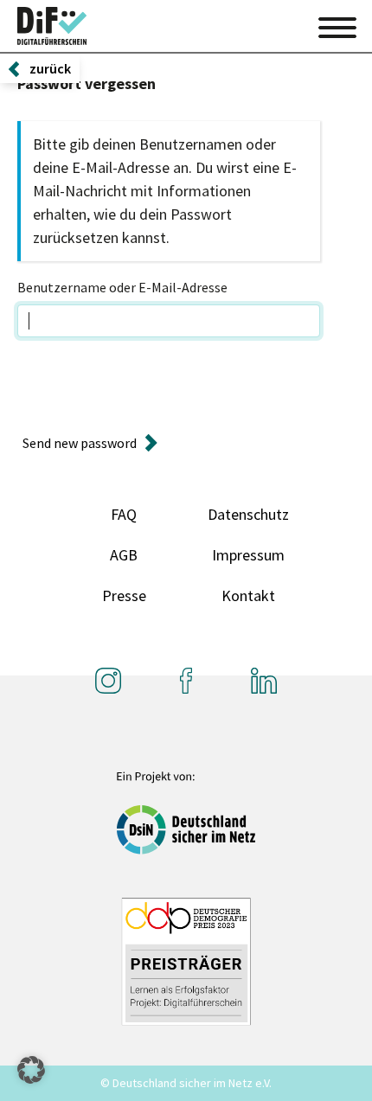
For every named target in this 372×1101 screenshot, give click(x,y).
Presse (124, 595)
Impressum (248, 555)
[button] (31, 1070)
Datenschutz (248, 514)
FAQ (124, 514)
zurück (50, 68)
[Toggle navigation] (337, 25)
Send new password (79, 442)
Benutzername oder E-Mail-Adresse (122, 287)
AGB (124, 555)
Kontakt (248, 595)
